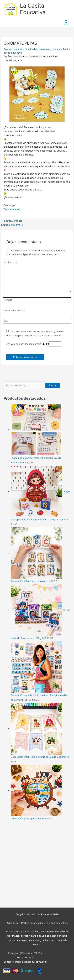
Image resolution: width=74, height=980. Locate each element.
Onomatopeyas (12, 209)
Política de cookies (57, 923)
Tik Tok (38, 953)
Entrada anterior (11, 220)
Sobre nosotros (25, 957)
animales (32, 49)
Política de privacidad (33, 923)
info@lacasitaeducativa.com (31, 961)
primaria (56, 49)
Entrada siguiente (12, 224)
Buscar (53, 385)
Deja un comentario (14, 49)
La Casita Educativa (33, 8)
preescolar (44, 49)
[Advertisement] (37, 865)
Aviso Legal (13, 923)
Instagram (13, 953)
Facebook (26, 953)
